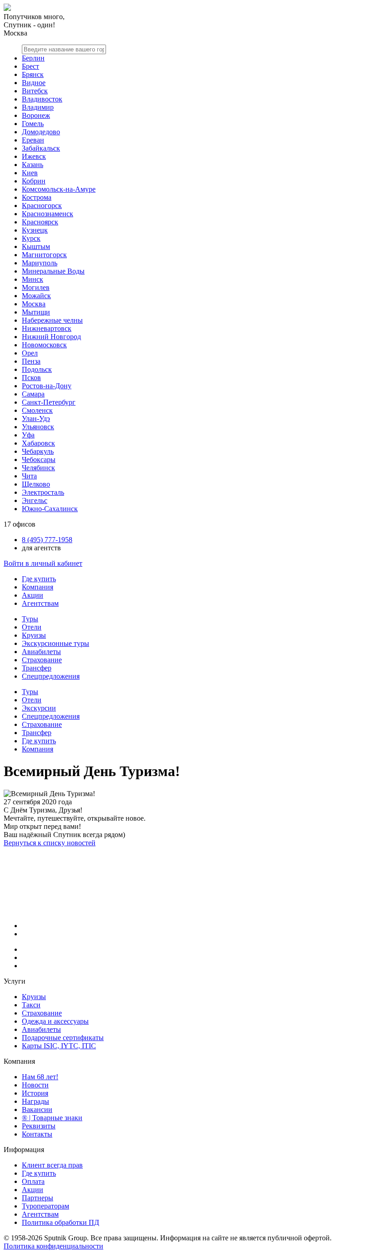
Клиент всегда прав (52, 1165)
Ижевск (34, 156)
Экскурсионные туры (55, 643)
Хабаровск (38, 443)
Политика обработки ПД (60, 1222)
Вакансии (37, 1109)
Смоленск (37, 410)
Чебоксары (38, 459)
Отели (31, 627)
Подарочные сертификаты (63, 1037)
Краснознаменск (47, 214)
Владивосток (42, 99)
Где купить (39, 579)
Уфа (28, 435)
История (35, 1093)
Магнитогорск (44, 255)
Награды (35, 1101)
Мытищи (36, 312)
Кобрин (33, 181)
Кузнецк (35, 230)
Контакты (37, 1134)
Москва (33, 304)
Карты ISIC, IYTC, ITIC (59, 1046)
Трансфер (36, 668)
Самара (33, 394)
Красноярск (40, 222)
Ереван (33, 140)
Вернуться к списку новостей (50, 843)
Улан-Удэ (36, 418)
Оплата (33, 1181)
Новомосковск (44, 345)
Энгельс (34, 500)
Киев (30, 173)
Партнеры (37, 1198)
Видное (33, 82)
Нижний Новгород (51, 336)
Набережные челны (52, 320)
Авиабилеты (41, 651)
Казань (32, 164)
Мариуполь (39, 263)
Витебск (35, 91)
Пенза (31, 361)
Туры (30, 619)
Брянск (33, 74)
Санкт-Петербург (49, 402)
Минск (32, 279)
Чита (29, 476)
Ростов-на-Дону (46, 386)
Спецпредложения (51, 676)
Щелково (36, 484)
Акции (32, 595)
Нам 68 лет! (40, 1077)
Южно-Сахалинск (50, 509)
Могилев (36, 287)
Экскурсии (39, 708)
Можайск (36, 296)
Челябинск (38, 468)
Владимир (38, 107)
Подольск (37, 369)
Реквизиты (38, 1126)
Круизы (34, 635)
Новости (35, 1085)
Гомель (33, 123)
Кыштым (36, 246)
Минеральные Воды (53, 271)
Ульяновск (38, 427)
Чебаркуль (38, 451)
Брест (30, 66)
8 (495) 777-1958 (47, 539)
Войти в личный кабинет (43, 563)
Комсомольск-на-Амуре (59, 189)
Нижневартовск (46, 328)
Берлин (33, 58)
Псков (31, 377)
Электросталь (43, 492)
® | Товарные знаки (52, 1118)
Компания (37, 587)
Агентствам (40, 603)
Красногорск (42, 205)
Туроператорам (45, 1206)
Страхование (42, 660)
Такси (31, 1005)
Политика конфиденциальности (53, 1246)
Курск (31, 238)
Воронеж (36, 115)
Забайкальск (41, 148)
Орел (30, 353)
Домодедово (41, 132)
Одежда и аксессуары (55, 1021)
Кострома (36, 197)
